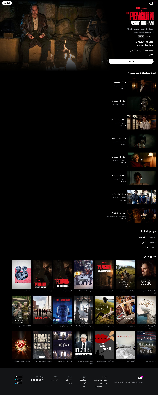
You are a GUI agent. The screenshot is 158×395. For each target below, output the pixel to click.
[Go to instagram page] (40, 380)
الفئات (84, 386)
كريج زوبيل (141, 237)
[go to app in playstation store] (18, 383)
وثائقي (144, 242)
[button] (7, 3)
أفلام (84, 383)
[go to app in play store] (18, 380)
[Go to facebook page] (42, 380)
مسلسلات (83, 380)
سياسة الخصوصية (101, 386)
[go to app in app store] (18, 377)
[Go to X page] (31, 380)
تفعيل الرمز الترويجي (100, 380)
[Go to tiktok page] (37, 380)
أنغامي (70, 383)
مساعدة (104, 377)
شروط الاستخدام (101, 383)
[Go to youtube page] (34, 380)
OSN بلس (68, 380)
